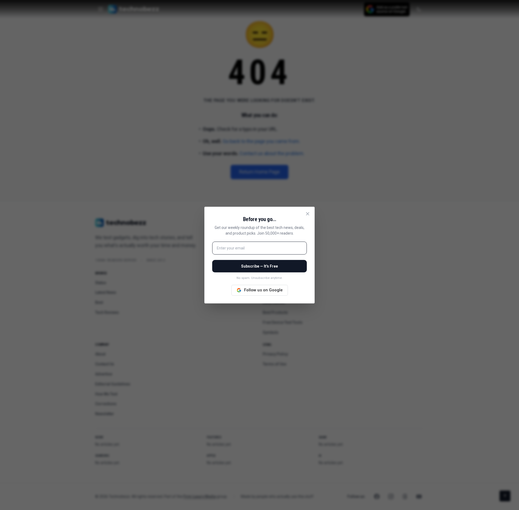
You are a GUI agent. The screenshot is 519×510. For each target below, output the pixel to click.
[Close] (307, 213)
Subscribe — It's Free (259, 266)
